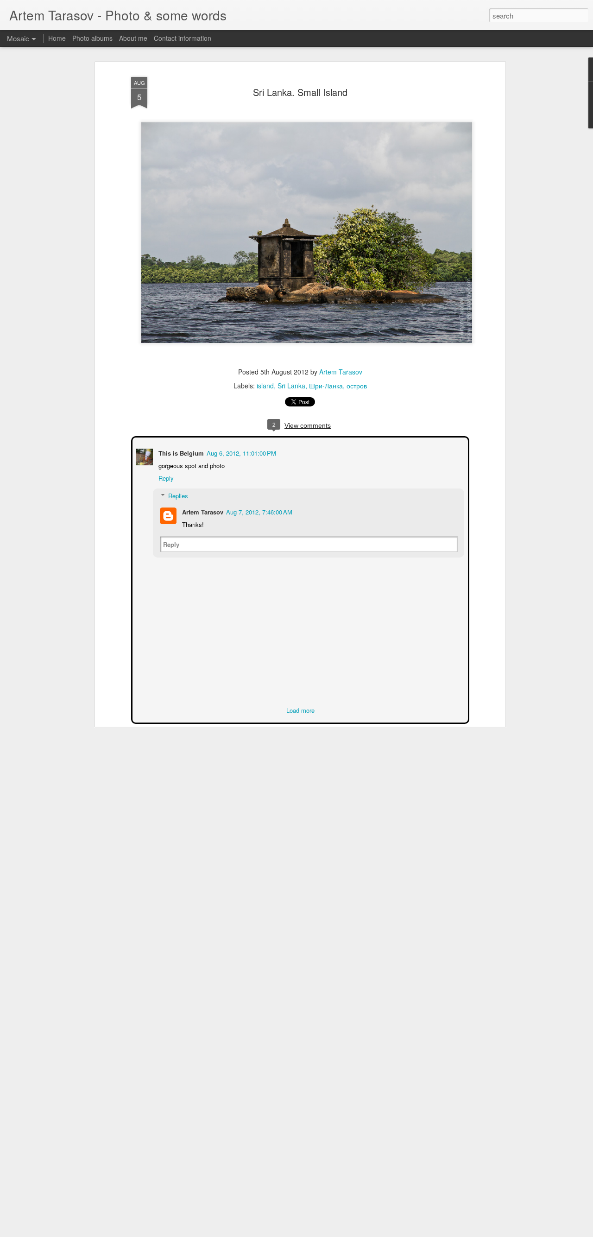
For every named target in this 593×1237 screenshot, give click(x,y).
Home (57, 38)
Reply (165, 477)
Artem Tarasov (340, 371)
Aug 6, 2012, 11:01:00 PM (240, 452)
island (265, 385)
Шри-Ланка (326, 385)
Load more (300, 709)
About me (133, 38)
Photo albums (92, 38)
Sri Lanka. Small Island (300, 92)
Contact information (182, 38)
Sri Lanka (291, 385)
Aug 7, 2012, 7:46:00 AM (258, 511)
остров (357, 385)
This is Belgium (180, 452)
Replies (177, 494)
